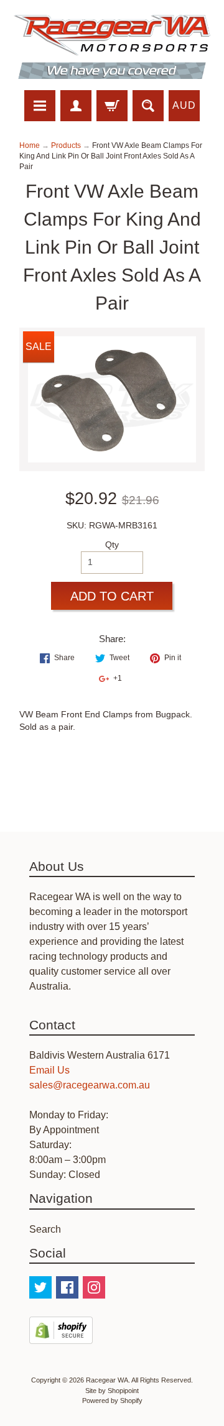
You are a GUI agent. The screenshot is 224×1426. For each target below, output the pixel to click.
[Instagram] (94, 1287)
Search (45, 1229)
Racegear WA (107, 1380)
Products (66, 145)
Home (29, 145)
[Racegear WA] (112, 47)
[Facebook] (67, 1287)
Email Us (49, 1070)
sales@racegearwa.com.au (89, 1085)
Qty (112, 545)
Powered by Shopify (112, 1400)
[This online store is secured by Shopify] (61, 1336)
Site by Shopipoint (112, 1390)
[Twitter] (40, 1287)
